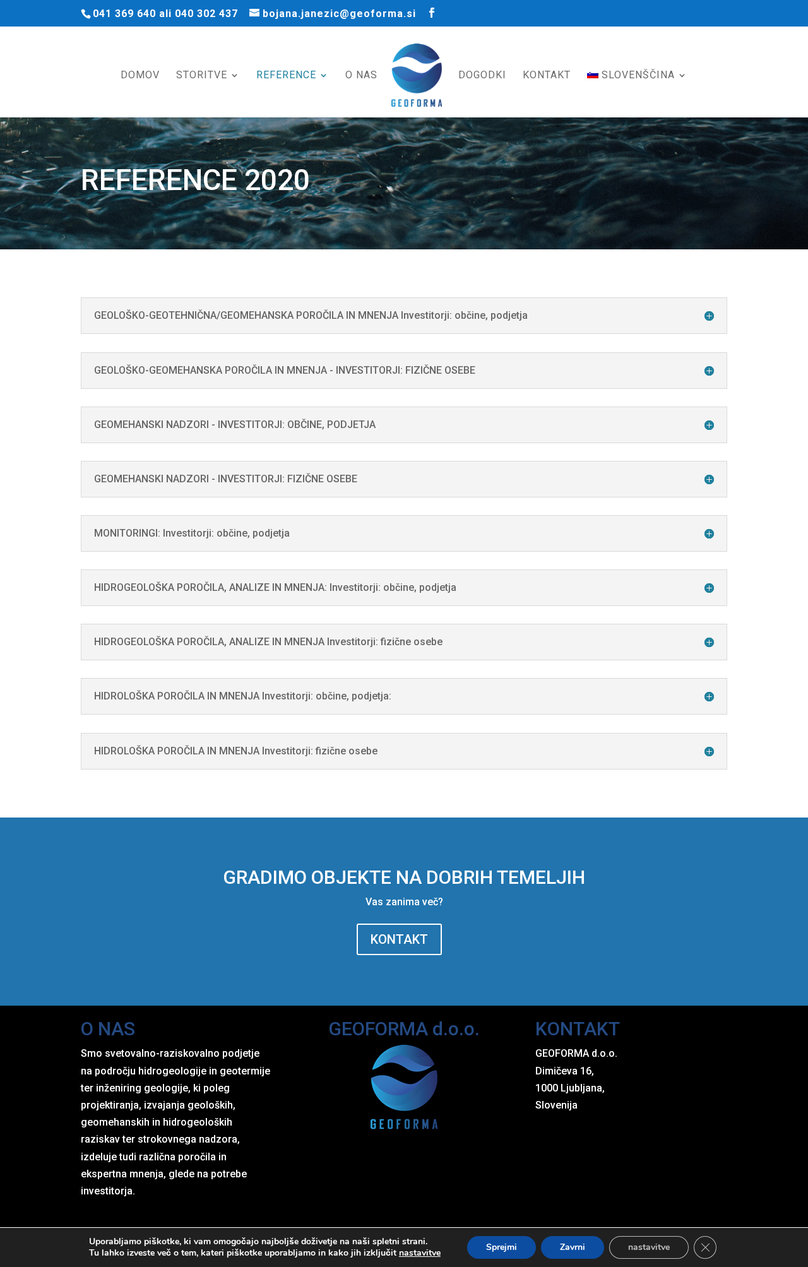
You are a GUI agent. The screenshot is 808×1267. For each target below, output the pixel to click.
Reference (286, 76)
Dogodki (482, 76)
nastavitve (420, 1253)
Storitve (201, 76)
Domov (140, 76)
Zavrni (572, 1247)
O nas (361, 76)
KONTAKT (399, 939)
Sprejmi (501, 1247)
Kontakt (547, 76)
